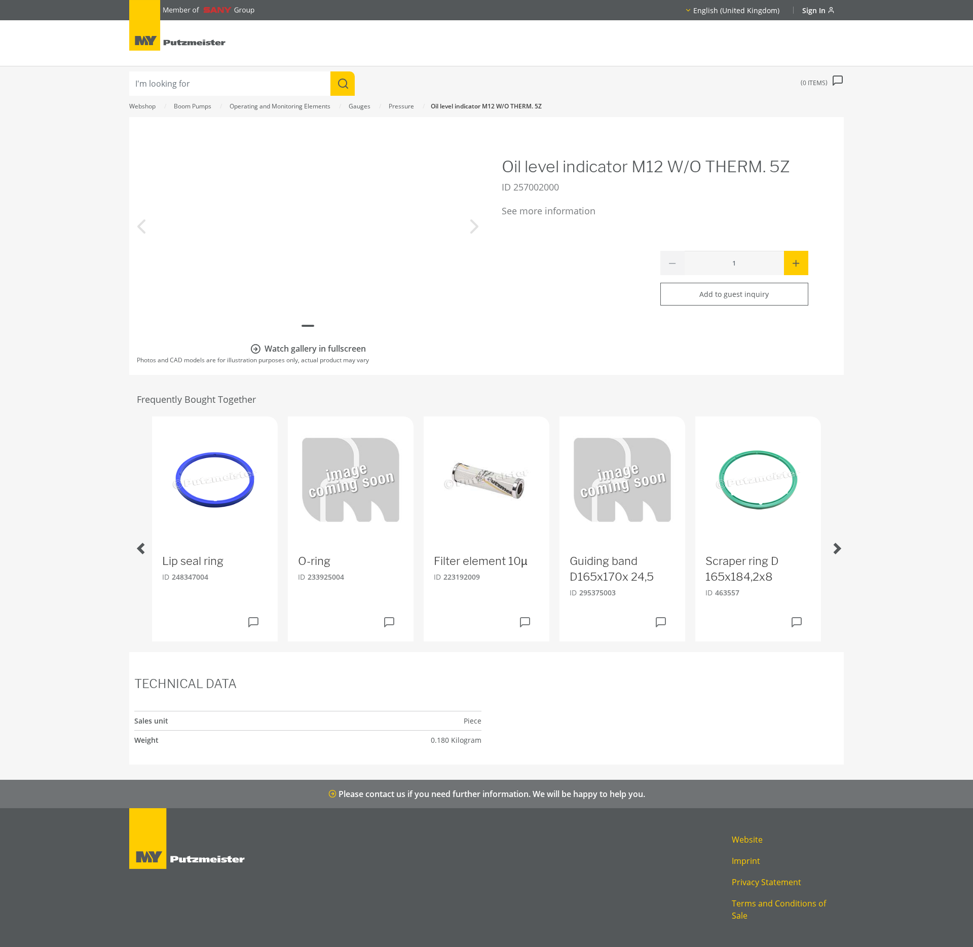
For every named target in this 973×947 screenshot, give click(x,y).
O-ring (314, 560)
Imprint (746, 860)
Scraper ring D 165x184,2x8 (742, 568)
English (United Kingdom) (736, 10)
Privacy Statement (766, 882)
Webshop (142, 106)
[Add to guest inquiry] (253, 622)
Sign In (815, 10)
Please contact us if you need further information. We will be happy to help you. (490, 794)
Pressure (401, 106)
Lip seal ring (192, 560)
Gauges (359, 106)
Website (747, 839)
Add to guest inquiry (734, 294)
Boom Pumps (192, 106)
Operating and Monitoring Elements (280, 106)
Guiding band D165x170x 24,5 (612, 568)
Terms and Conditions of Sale (779, 909)
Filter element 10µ (481, 560)
